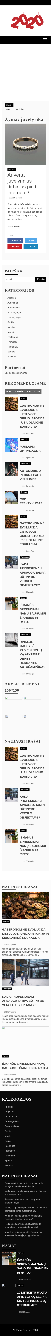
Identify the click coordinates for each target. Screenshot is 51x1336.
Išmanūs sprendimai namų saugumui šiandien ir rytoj (33, 613)
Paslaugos (12, 337)
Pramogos (12, 342)
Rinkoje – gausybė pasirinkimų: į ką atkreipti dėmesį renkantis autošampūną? (32, 654)
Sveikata (11, 356)
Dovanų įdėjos (14, 317)
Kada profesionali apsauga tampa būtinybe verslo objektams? (23, 1001)
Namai (10, 332)
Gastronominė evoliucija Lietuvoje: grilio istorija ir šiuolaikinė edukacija (25, 934)
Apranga (11, 298)
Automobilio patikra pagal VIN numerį (31, 475)
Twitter (31, 240)
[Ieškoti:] (25, 279)
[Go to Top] (48, 1333)
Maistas (11, 327)
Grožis (11, 169)
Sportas (11, 352)
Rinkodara (12, 347)
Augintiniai (12, 303)
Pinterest (15, 246)
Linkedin (31, 246)
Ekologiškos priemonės (16, 373)
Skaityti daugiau (13, 226)
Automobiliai (13, 308)
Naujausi (33, 391)
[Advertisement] (25, 70)
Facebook (16, 240)
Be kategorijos (14, 312)
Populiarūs (15, 391)
